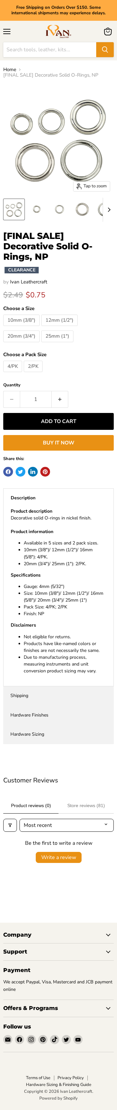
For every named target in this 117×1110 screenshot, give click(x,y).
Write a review (58, 857)
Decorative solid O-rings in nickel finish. (57, 591)
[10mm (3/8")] (22, 327)
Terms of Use (38, 1078)
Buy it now (58, 442)
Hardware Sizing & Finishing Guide (58, 1085)
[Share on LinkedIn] (33, 472)
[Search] (105, 49)
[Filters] (10, 825)
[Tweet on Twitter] (20, 472)
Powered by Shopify (58, 1098)
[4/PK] (13, 373)
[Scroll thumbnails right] (108, 210)
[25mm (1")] (58, 344)
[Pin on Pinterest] (45, 472)
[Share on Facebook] (8, 472)
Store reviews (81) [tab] (86, 805)
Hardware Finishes (29, 715)
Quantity (11, 385)
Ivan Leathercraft (28, 282)
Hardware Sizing (27, 734)
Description (23, 498)
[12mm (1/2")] (60, 327)
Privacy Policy (71, 1078)
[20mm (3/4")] (22, 344)
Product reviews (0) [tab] (31, 805)
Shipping (19, 695)
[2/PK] (34, 373)
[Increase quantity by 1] (60, 399)
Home (9, 69)
